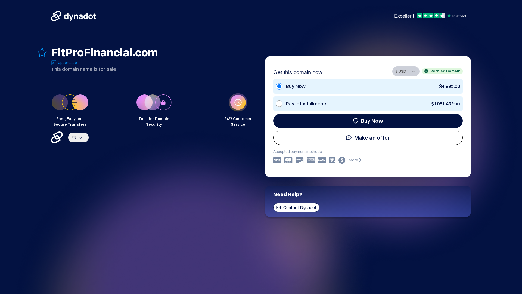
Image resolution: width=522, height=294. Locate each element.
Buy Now (372, 120)
